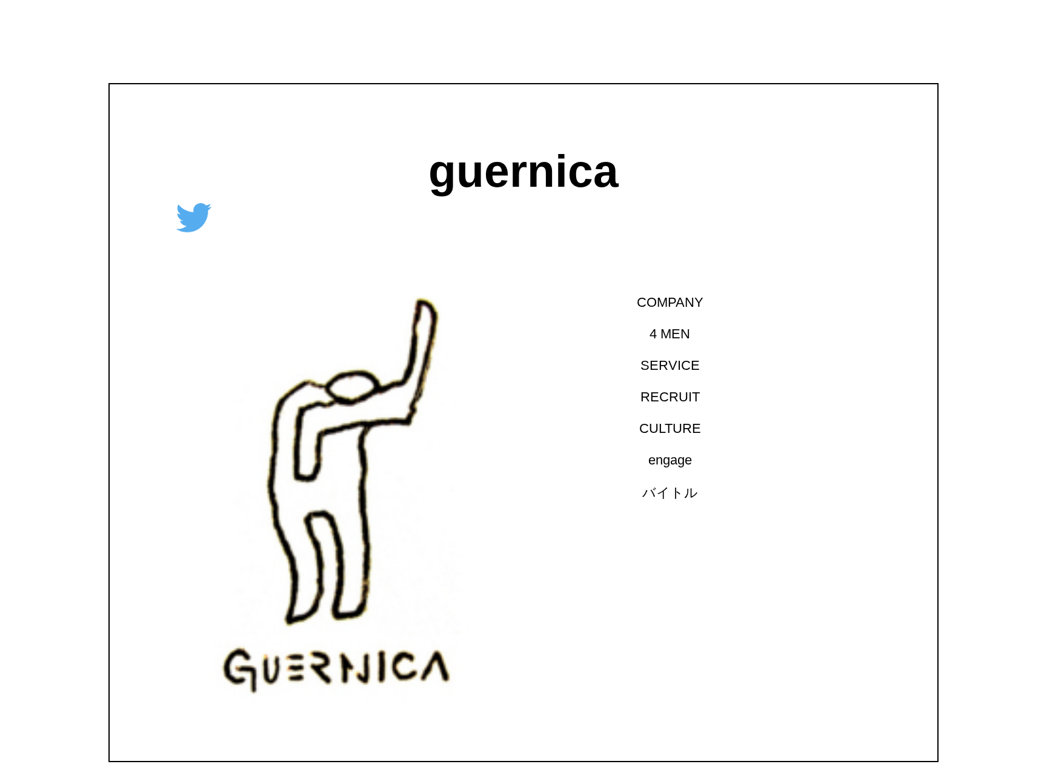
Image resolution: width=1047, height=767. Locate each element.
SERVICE (665, 365)
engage (664, 459)
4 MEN (664, 333)
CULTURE (664, 428)
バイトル (664, 492)
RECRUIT (665, 396)
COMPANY (664, 302)
